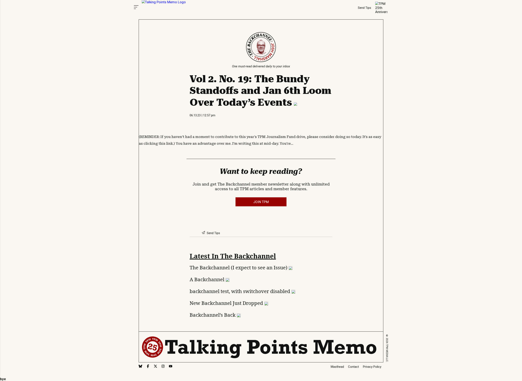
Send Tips (364, 8)
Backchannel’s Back (213, 314)
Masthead (337, 367)
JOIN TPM (261, 202)
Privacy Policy (372, 367)
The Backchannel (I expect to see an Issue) (239, 267)
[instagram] (163, 366)
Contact (353, 367)
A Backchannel (208, 279)
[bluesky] (140, 366)
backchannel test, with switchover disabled (240, 291)
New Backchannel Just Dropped (227, 303)
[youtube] (170, 366)
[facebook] (148, 366)
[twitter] (155, 366)
